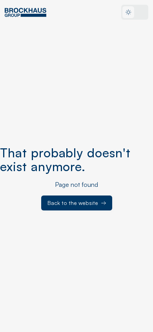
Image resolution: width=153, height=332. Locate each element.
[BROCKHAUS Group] (25, 12)
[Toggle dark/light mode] (134, 12)
